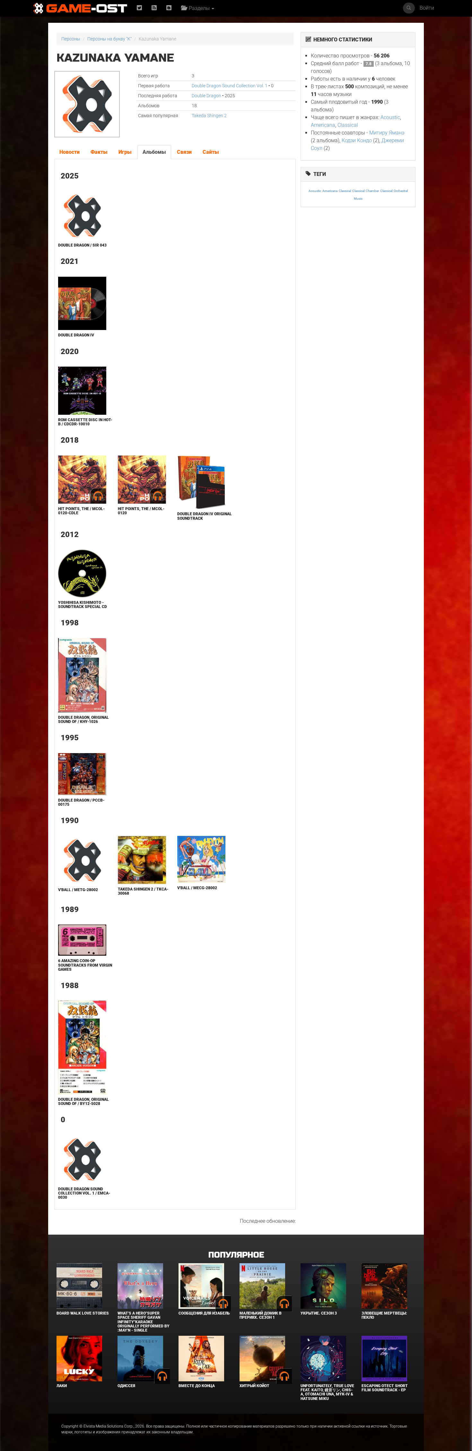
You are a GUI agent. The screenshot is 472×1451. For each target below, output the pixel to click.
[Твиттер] (139, 8)
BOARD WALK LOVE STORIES (83, 1313)
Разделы (198, 8)
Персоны (70, 38)
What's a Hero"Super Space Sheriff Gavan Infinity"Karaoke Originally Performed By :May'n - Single (144, 1322)
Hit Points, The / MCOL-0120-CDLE (81, 511)
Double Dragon (206, 95)
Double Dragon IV (76, 335)
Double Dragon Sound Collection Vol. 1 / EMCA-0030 (84, 1193)
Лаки (62, 1386)
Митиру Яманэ (387, 133)
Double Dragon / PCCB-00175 (81, 802)
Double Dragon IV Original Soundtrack (204, 516)
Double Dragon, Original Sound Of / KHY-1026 (83, 719)
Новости (69, 152)
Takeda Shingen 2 (209, 115)
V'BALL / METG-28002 (78, 890)
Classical (347, 125)
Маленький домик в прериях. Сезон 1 (261, 1315)
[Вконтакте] (169, 8)
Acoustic (390, 117)
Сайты (211, 152)
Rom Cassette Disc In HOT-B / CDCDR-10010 (85, 422)
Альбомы (154, 152)
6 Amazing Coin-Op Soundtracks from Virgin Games (85, 965)
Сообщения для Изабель (204, 1313)
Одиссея (126, 1386)
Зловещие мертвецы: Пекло (384, 1315)
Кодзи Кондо (357, 140)
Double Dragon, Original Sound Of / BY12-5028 (83, 1101)
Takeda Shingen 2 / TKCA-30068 (143, 891)
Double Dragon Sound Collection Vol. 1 (229, 85)
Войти (427, 8)
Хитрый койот (254, 1386)
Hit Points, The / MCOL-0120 (141, 511)
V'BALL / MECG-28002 (197, 888)
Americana (323, 125)
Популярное (236, 1255)
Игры (125, 152)
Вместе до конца (197, 1386)
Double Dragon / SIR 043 (82, 245)
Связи (184, 152)
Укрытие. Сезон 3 (319, 1313)
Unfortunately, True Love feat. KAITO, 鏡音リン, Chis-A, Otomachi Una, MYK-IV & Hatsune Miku (327, 1392)
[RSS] (154, 8)
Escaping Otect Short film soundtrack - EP (385, 1388)
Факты (99, 152)
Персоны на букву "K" (109, 38)
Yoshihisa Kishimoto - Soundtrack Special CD (82, 604)
